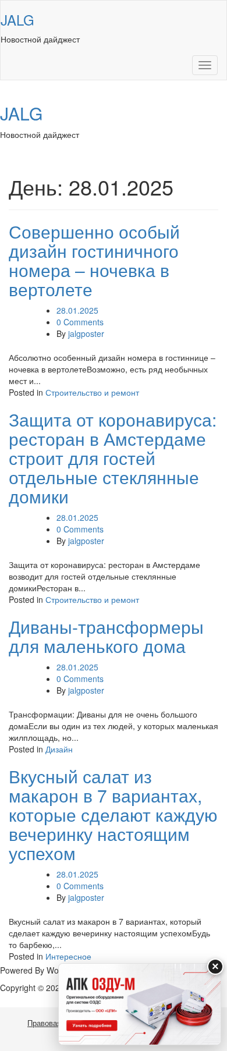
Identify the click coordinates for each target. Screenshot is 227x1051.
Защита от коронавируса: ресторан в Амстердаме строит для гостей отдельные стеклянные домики (113, 458)
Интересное (68, 956)
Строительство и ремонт (92, 392)
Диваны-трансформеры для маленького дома (106, 636)
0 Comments (80, 322)
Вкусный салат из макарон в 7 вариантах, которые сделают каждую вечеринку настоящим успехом (113, 814)
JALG (17, 19)
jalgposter (86, 333)
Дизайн (59, 749)
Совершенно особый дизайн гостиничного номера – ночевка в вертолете (94, 260)
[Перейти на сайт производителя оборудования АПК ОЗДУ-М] (140, 1004)
